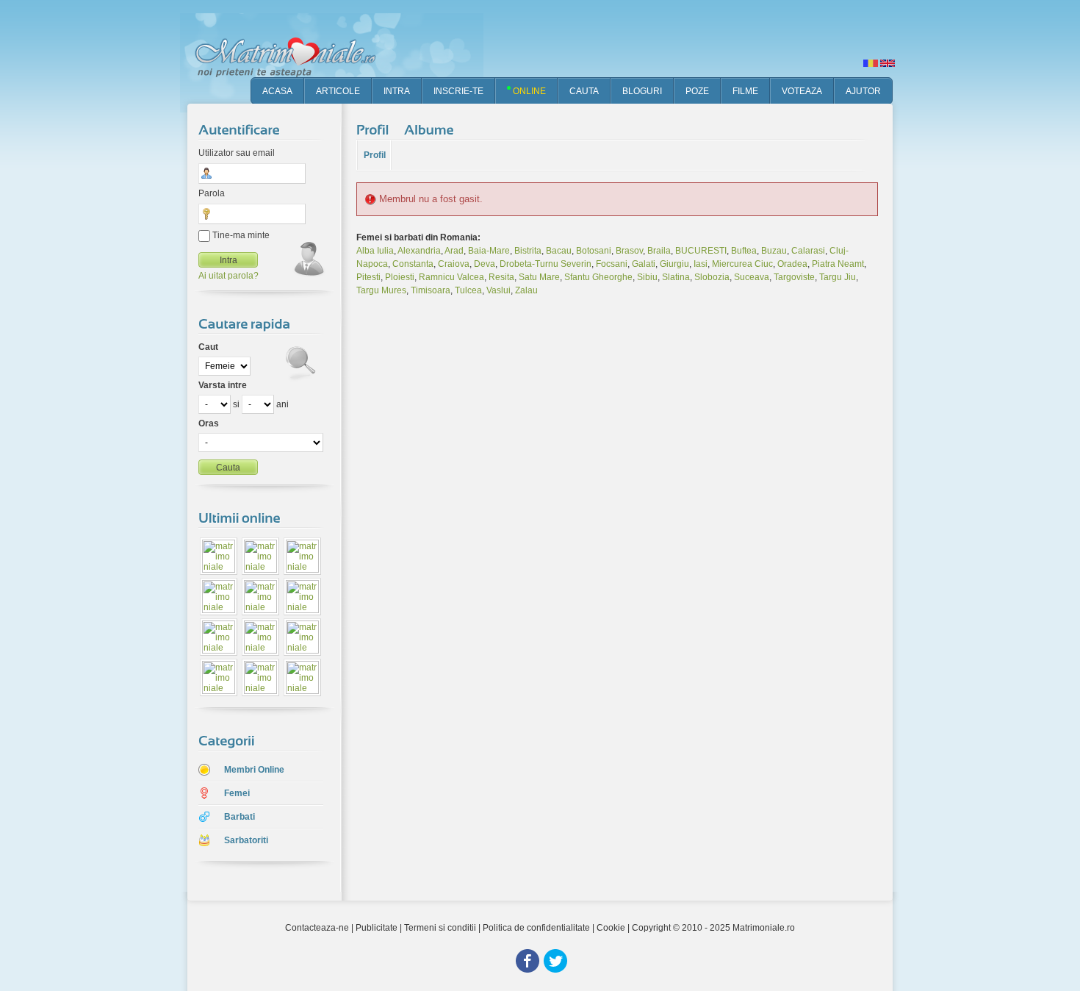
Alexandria (419, 251)
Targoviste (794, 277)
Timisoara (430, 290)
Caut (208, 347)
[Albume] (431, 130)
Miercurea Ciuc (742, 264)
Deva (484, 264)
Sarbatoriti (246, 840)
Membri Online (254, 770)
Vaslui (498, 290)
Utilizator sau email (236, 153)
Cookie (611, 928)
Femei (237, 793)
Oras (208, 423)
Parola (211, 193)
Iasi (701, 264)
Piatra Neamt (838, 264)
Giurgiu (674, 264)
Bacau (559, 251)
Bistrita (527, 251)
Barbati (239, 817)
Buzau (774, 251)
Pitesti (368, 277)
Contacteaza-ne (317, 928)
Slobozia (712, 277)
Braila (659, 251)
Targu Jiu (837, 277)
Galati (643, 264)
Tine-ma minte (240, 235)
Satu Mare (539, 277)
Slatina (676, 277)
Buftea (744, 251)
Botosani (593, 251)
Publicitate (376, 928)
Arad (454, 251)
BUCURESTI (701, 251)
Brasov (629, 251)
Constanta (412, 264)
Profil (375, 155)
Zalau (526, 290)
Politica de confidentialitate (536, 928)
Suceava (751, 277)
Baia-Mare (489, 251)
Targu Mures (381, 290)
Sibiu (647, 277)
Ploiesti (399, 277)
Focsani (611, 264)
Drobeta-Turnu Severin (545, 264)
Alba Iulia (375, 251)
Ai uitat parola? (228, 276)
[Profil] (374, 130)
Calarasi (808, 251)
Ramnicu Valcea (451, 277)
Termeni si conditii (440, 928)
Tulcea (468, 290)
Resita (501, 277)
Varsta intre (222, 385)
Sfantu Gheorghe (598, 277)
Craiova (453, 264)
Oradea (792, 264)
